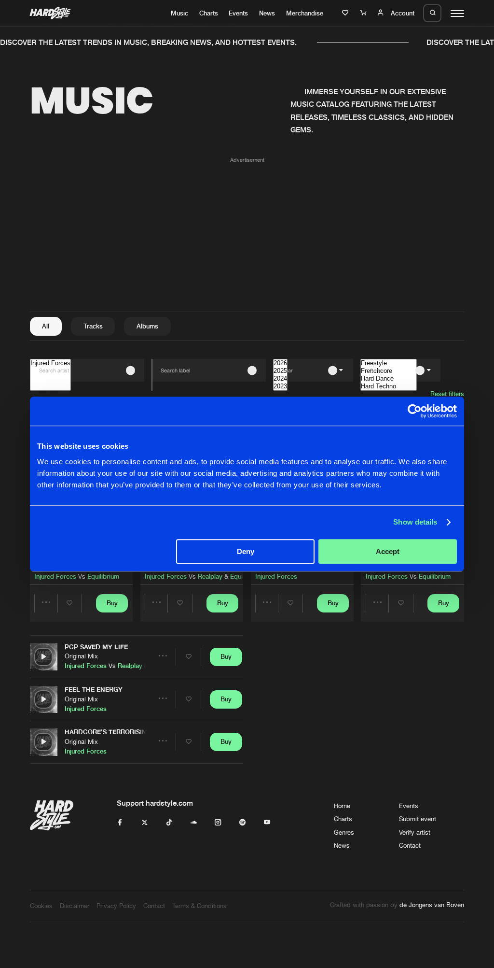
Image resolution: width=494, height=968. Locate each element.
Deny (245, 551)
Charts (208, 13)
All (45, 326)
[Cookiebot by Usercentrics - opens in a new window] (414, 411)
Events (238, 13)
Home (342, 806)
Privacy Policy (116, 906)
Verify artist (414, 832)
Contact (410, 845)
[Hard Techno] (388, 386)
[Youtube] (267, 822)
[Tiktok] (169, 822)
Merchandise (304, 13)
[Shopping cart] (364, 13)
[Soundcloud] (194, 822)
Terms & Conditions (199, 906)
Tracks (93, 326)
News (267, 13)
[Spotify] (242, 822)
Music (179, 13)
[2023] (280, 386)
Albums (147, 326)
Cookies (41, 906)
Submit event (417, 819)
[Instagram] (218, 822)
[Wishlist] (346, 13)
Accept (387, 551)
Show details (415, 522)
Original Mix (81, 656)
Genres (344, 832)
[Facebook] (120, 822)
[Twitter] (144, 822)
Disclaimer (74, 906)
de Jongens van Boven (431, 905)
